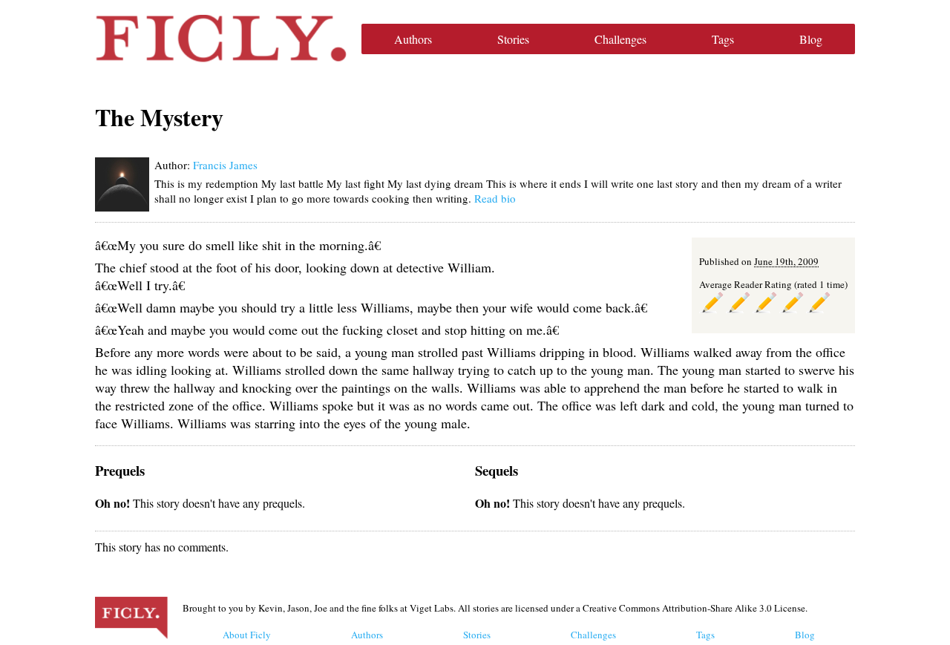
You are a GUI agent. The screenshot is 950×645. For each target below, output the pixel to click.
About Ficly (247, 634)
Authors (413, 39)
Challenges (620, 39)
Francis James (225, 164)
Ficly (221, 38)
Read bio (495, 198)
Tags (723, 39)
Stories (513, 39)
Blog (810, 39)
